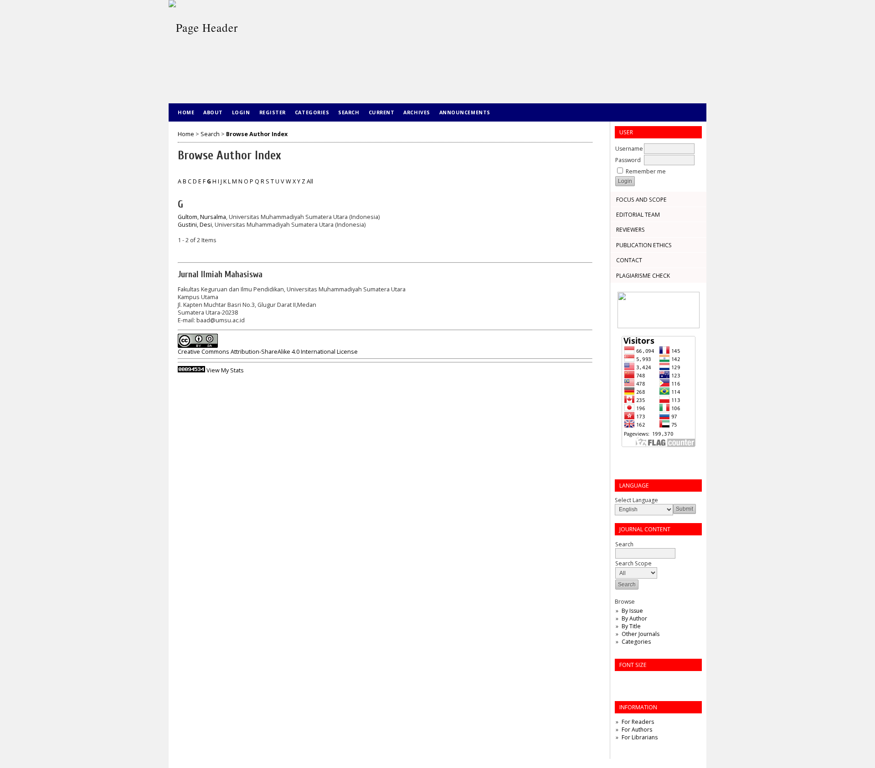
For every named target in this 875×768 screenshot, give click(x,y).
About (213, 112)
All (310, 181)
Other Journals (640, 634)
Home (186, 112)
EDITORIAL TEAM (638, 215)
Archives (416, 112)
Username (629, 149)
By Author (634, 618)
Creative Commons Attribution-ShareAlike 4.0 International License (268, 352)
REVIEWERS (630, 230)
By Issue (632, 611)
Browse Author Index (257, 134)
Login (241, 112)
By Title (631, 626)
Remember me (646, 171)
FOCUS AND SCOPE (641, 199)
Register (272, 112)
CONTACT (629, 260)
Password (628, 160)
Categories (636, 642)
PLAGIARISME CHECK (643, 276)
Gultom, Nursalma (202, 217)
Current (382, 112)
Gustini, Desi (195, 225)
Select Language (636, 500)
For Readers (638, 722)
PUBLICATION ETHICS (644, 245)
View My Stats (225, 370)
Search (348, 112)
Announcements (464, 112)
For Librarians (640, 737)
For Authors (637, 729)
